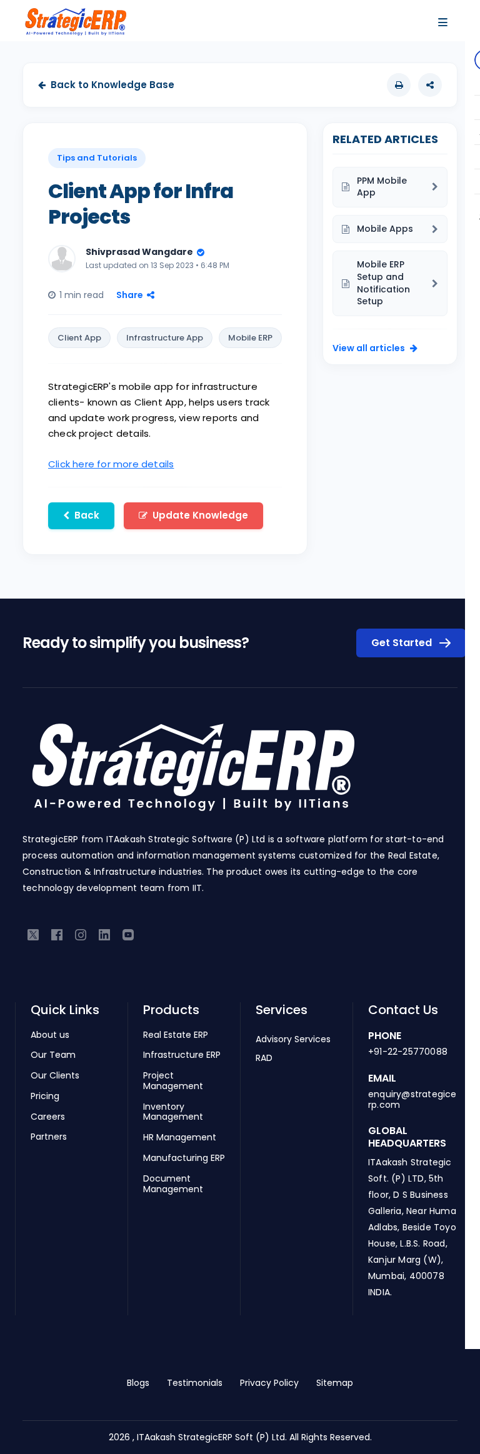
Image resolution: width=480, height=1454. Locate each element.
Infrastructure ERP (182, 1055)
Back (86, 515)
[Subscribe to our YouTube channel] (128, 934)
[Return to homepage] (192, 773)
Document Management (173, 1184)
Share (129, 295)
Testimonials (194, 1383)
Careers (48, 1117)
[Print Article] (399, 85)
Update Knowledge (200, 515)
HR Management (179, 1137)
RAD (264, 1058)
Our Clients (55, 1075)
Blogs (138, 1383)
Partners (49, 1137)
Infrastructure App (164, 338)
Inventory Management (173, 1112)
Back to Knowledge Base (112, 84)
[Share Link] (430, 85)
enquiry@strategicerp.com (412, 1099)
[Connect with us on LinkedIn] (104, 934)
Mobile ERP (250, 338)
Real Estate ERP (175, 1035)
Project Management (173, 1081)
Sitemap (334, 1383)
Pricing (45, 1096)
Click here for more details (111, 464)
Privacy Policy (269, 1383)
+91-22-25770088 (408, 1051)
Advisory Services (293, 1039)
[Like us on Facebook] (57, 934)
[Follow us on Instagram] (80, 934)
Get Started (402, 642)
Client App (79, 338)
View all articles (368, 348)
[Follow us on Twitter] (33, 934)
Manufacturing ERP (184, 1158)
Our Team (53, 1055)
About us (50, 1035)
